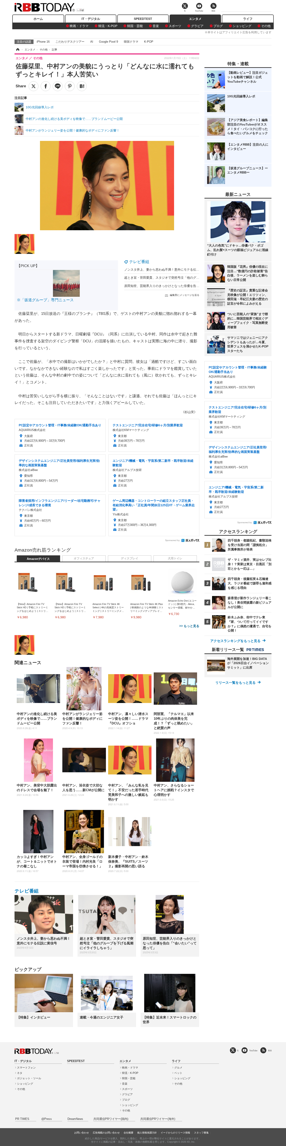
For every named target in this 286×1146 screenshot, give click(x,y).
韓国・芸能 (135, 26)
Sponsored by (172, 540)
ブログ (218, 26)
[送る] (58, 86)
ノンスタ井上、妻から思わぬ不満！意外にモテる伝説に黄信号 (168, 269)
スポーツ (175, 26)
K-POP (148, 41)
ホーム (38, 19)
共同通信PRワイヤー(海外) (157, 1119)
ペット (178, 1073)
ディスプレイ (129, 558)
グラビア (197, 26)
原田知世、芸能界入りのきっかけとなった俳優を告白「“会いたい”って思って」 (180, 286)
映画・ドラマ (79, 26)
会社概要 (128, 1132)
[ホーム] (17, 49)
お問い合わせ (81, 1132)
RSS (270, 1051)
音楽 (156, 26)
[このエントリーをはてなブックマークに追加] (82, 86)
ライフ (247, 19)
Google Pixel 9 (108, 41)
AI (91, 41)
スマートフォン (26, 1067)
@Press (46, 1119)
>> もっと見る (189, 626)
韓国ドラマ (131, 41)
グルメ (178, 1067)
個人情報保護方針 (147, 1132)
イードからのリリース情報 (175, 1132)
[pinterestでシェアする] (70, 86)
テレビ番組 (139, 261)
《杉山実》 (189, 412)
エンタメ (195, 19)
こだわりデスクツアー (69, 41)
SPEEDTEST (143, 19)
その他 (266, 26)
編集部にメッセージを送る (184, 295)
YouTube (253, 1051)
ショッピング (242, 26)
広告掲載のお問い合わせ (106, 1132)
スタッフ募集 (201, 1132)
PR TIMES (22, 1119)
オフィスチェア (84, 558)
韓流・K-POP (107, 26)
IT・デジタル (91, 19)
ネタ (19, 1073)
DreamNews (75, 1119)
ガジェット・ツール (29, 1078)
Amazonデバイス (38, 558)
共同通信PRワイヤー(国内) (110, 1119)
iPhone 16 (43, 41)
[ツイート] (33, 86)
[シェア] (45, 86)
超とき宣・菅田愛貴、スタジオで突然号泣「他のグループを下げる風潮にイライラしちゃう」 (190, 277)
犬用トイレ (175, 558)
